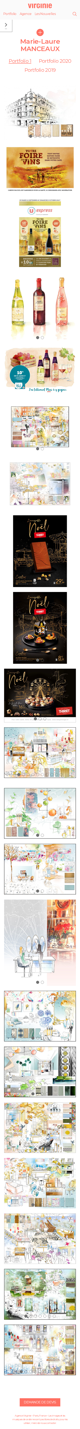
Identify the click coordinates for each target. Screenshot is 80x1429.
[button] (30, 136)
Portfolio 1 (20, 61)
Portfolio (9, 14)
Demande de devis (40, 1402)
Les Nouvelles (45, 14)
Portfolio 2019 (40, 70)
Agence (26, 14)
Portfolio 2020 (55, 61)
